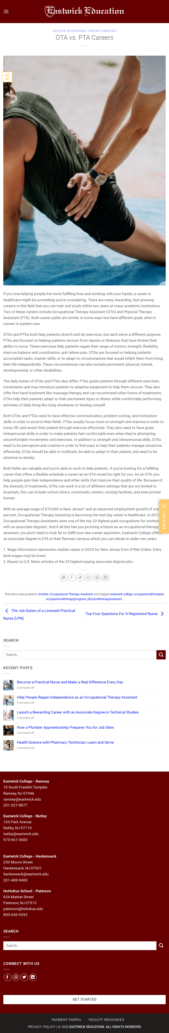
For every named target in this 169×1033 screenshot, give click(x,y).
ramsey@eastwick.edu (22, 799)
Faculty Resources (106, 1020)
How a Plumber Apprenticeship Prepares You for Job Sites (65, 727)
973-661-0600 (15, 840)
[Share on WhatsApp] (63, 578)
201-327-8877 (15, 805)
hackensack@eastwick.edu (25, 874)
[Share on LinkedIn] (105, 578)
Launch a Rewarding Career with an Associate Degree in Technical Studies (78, 712)
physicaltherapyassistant (105, 599)
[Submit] (161, 654)
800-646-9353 (15, 915)
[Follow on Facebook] (7, 977)
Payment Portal (67, 1020)
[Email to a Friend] (89, 578)
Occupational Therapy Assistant (92, 31)
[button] (6, 11)
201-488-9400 (15, 880)
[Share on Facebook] (72, 578)
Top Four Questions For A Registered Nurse (122, 613)
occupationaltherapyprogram (66, 599)
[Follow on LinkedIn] (33, 977)
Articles (59, 31)
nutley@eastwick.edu (21, 834)
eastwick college (121, 594)
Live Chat (164, 520)
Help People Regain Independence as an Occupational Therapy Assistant (77, 697)
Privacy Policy (41, 1027)
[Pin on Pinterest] (97, 578)
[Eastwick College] (84, 11)
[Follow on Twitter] (24, 977)
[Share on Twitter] (80, 578)
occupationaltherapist (149, 594)
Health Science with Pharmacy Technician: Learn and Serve (65, 742)
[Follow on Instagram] (16, 977)
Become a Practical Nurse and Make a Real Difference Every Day (70, 682)
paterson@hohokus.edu (23, 909)
